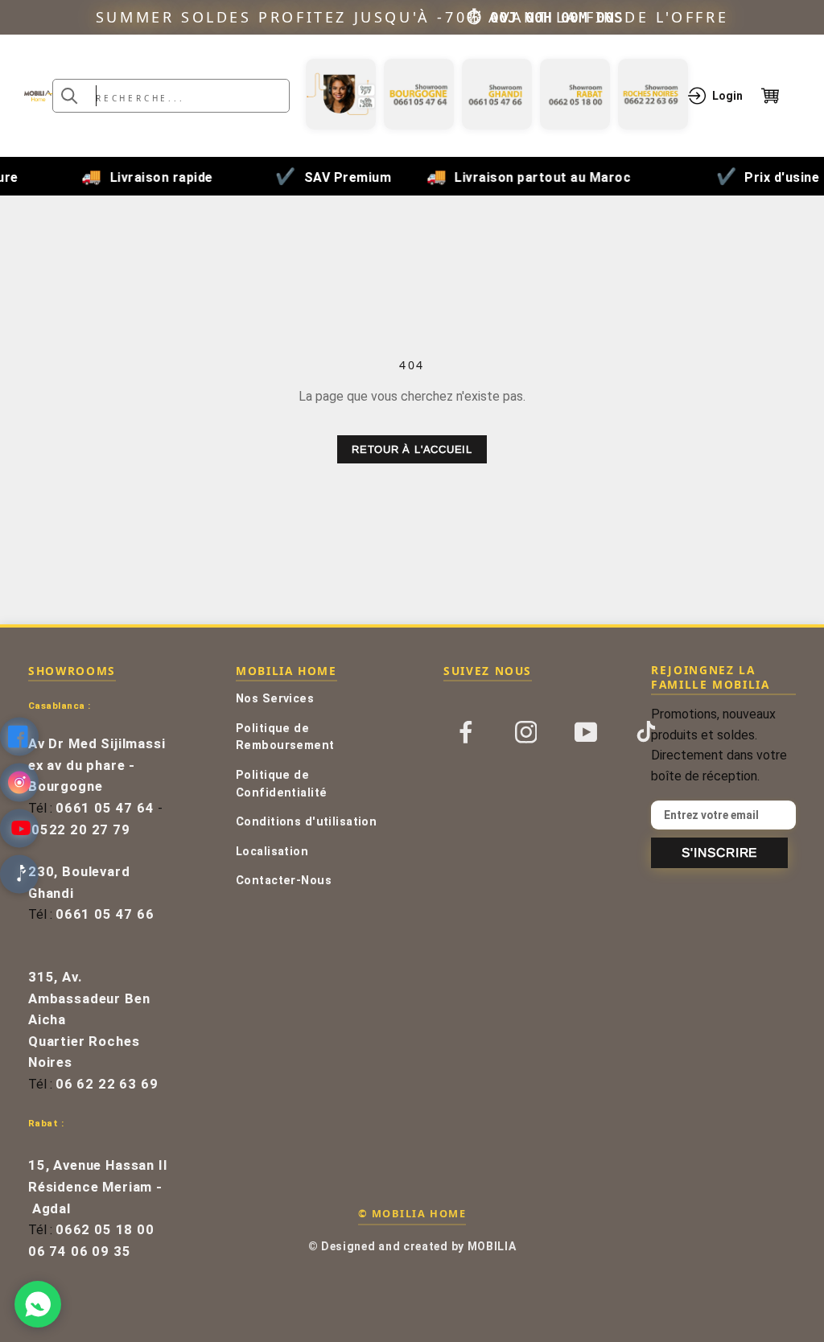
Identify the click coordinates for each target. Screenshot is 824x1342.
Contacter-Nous (284, 880)
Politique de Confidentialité (281, 784)
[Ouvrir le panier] (780, 95)
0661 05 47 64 (105, 808)
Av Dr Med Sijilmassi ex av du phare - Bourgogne (97, 765)
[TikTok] (646, 730)
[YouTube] (586, 730)
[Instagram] (526, 730)
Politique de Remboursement (285, 737)
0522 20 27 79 (80, 830)
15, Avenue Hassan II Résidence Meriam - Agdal (98, 1187)
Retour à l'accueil (412, 449)
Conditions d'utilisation (306, 822)
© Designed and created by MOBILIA (412, 1246)
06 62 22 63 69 (107, 1084)
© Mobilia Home (412, 1213)
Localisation (272, 851)
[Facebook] (466, 730)
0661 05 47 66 (105, 914)
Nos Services (275, 699)
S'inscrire (719, 852)
